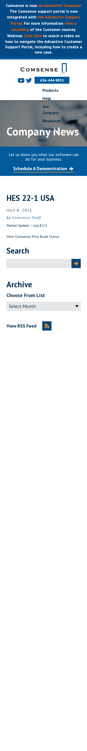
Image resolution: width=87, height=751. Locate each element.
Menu (42, 140)
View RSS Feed (21, 326)
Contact (49, 129)
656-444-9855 (52, 80)
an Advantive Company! (59, 5)
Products (50, 90)
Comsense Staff (26, 217)
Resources (51, 120)
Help (46, 98)
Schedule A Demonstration (40, 169)
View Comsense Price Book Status (32, 236)
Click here (32, 35)
